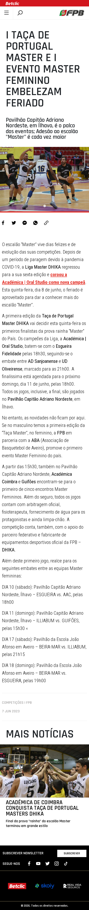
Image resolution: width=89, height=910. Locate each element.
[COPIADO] (46, 223)
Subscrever (72, 853)
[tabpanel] (44, 179)
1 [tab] (44, 206)
